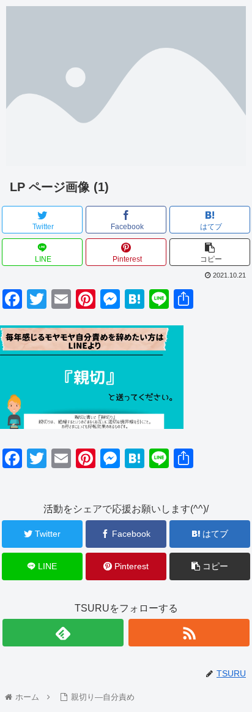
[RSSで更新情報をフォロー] (189, 632)
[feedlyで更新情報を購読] (63, 632)
